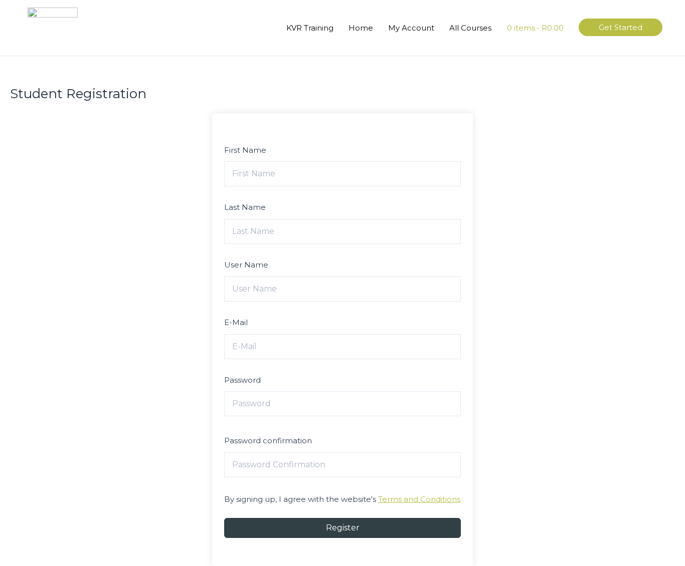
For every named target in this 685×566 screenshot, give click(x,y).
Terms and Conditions (419, 499)
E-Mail (236, 322)
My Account (411, 28)
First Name (245, 150)
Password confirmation (268, 440)
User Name (246, 264)
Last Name (245, 207)
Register (343, 527)
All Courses (470, 28)
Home (361, 28)
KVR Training (309, 28)
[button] (620, 27)
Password (242, 380)
